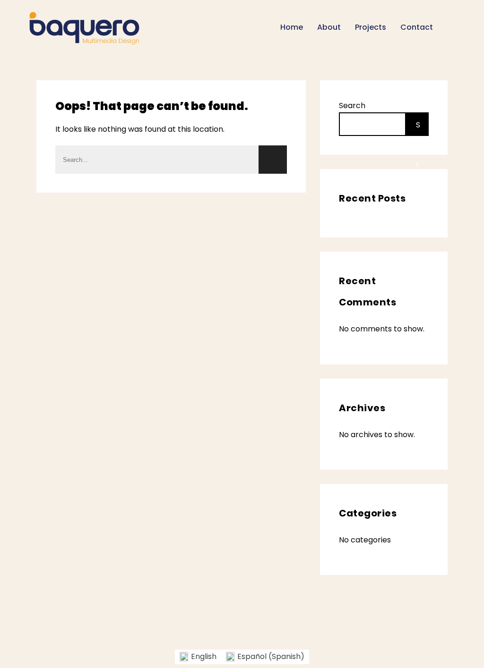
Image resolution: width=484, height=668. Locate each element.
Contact (416, 27)
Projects (370, 27)
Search (352, 105)
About (329, 27)
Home (291, 27)
